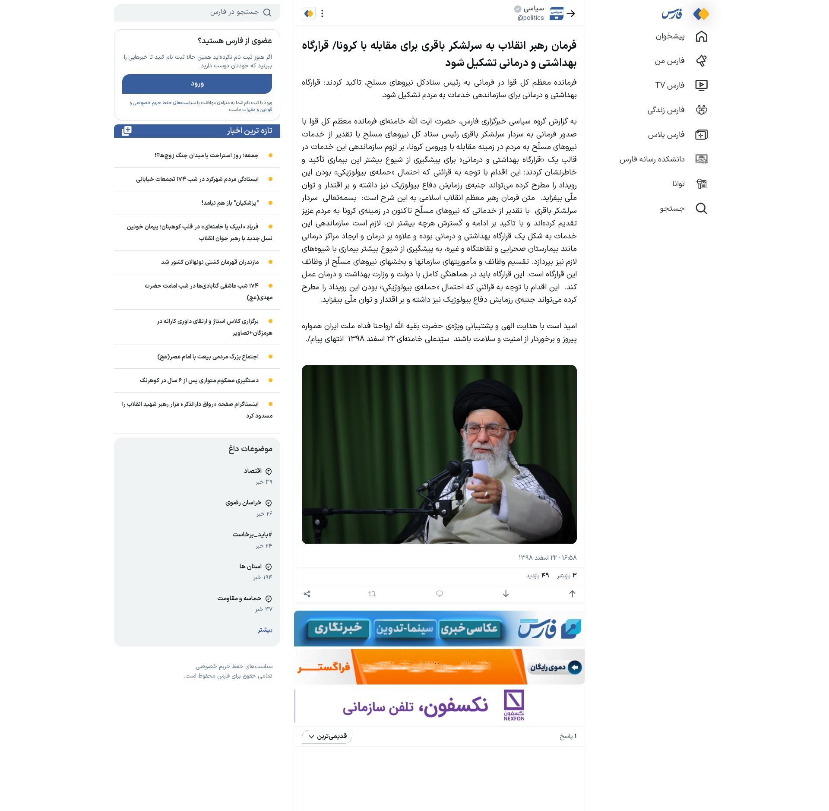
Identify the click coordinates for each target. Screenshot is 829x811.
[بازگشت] (571, 13)
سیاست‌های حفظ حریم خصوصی (164, 103)
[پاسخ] (440, 594)
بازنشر (567, 575)
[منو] (322, 14)
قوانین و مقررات (257, 110)
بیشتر (265, 630)
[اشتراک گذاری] (307, 594)
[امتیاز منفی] (506, 594)
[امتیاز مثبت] (572, 594)
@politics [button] (531, 18)
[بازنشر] (372, 594)
